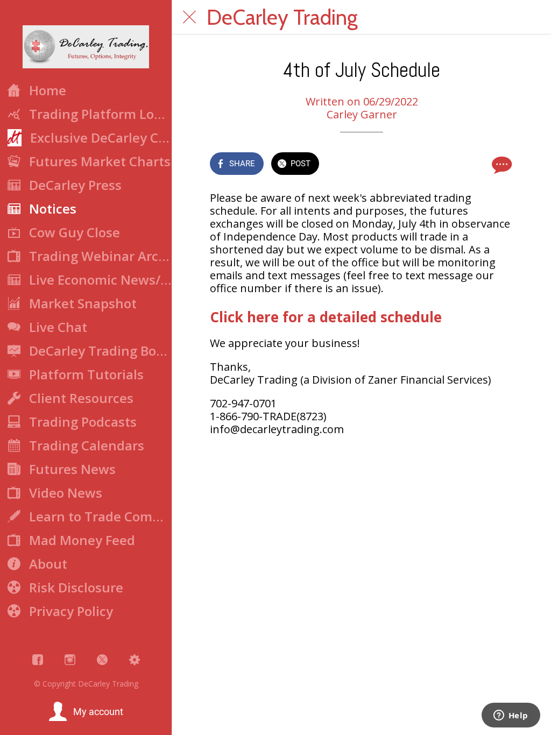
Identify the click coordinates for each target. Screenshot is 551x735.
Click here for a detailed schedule (326, 317)
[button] (85, 712)
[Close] (189, 17)
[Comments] (500, 165)
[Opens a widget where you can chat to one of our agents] (510, 716)
